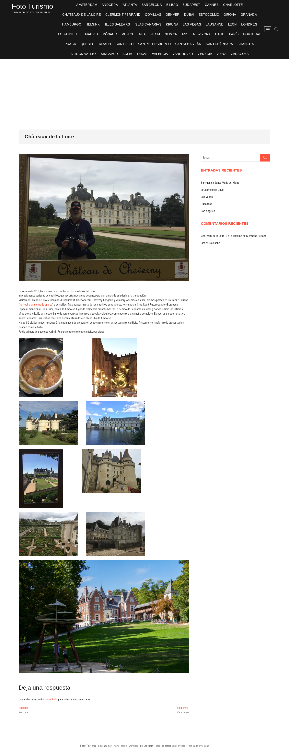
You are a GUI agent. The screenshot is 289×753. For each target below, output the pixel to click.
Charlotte (233, 4)
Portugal (252, 34)
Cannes (212, 4)
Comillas (153, 14)
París (234, 34)
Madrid (91, 34)
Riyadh (105, 44)
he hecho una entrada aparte (36, 304)
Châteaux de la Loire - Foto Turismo (221, 236)
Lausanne (215, 24)
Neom (155, 34)
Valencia (160, 54)
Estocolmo (209, 14)
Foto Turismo (32, 6)
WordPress (134, 746)
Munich (127, 34)
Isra (203, 243)
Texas (142, 54)
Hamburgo (71, 24)
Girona (230, 14)
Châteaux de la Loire (81, 14)
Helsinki (93, 24)
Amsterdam (86, 4)
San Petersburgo (154, 44)
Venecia (205, 54)
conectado (51, 699)
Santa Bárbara (219, 44)
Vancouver (183, 54)
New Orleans (177, 34)
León (232, 24)
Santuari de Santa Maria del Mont (220, 182)
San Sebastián (188, 44)
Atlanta (130, 4)
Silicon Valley (84, 54)
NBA (142, 34)
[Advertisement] (144, 88)
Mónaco (110, 34)
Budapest (191, 4)
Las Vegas (192, 24)
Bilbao (172, 4)
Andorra (110, 4)
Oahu (220, 34)
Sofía (127, 54)
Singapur (109, 54)
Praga (70, 44)
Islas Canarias (147, 24)
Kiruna (172, 24)
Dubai (189, 14)
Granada (249, 14)
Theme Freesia (119, 746)
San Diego (124, 44)
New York (202, 34)
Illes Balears (117, 24)
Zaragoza (240, 54)
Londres (249, 24)
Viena (221, 54)
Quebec (87, 44)
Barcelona (152, 4)
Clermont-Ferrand (122, 14)
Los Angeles (69, 34)
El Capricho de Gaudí (212, 190)
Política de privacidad (198, 746)
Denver (172, 14)
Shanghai (246, 44)
